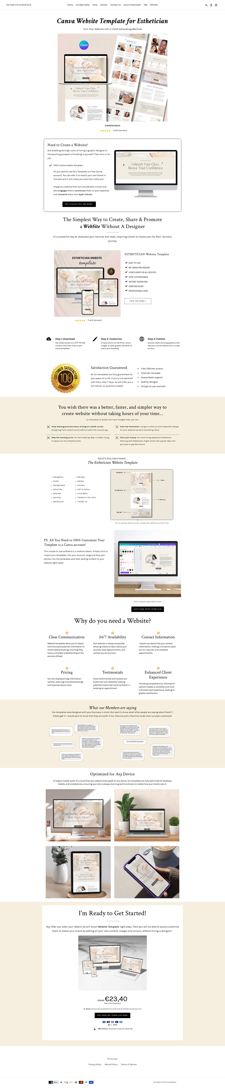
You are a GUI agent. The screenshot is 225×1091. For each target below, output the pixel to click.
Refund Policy (111, 1064)
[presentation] (99, 494)
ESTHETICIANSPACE (18, 5)
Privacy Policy (95, 1064)
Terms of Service (129, 1064)
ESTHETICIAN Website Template (147, 254)
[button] (137, 520)
